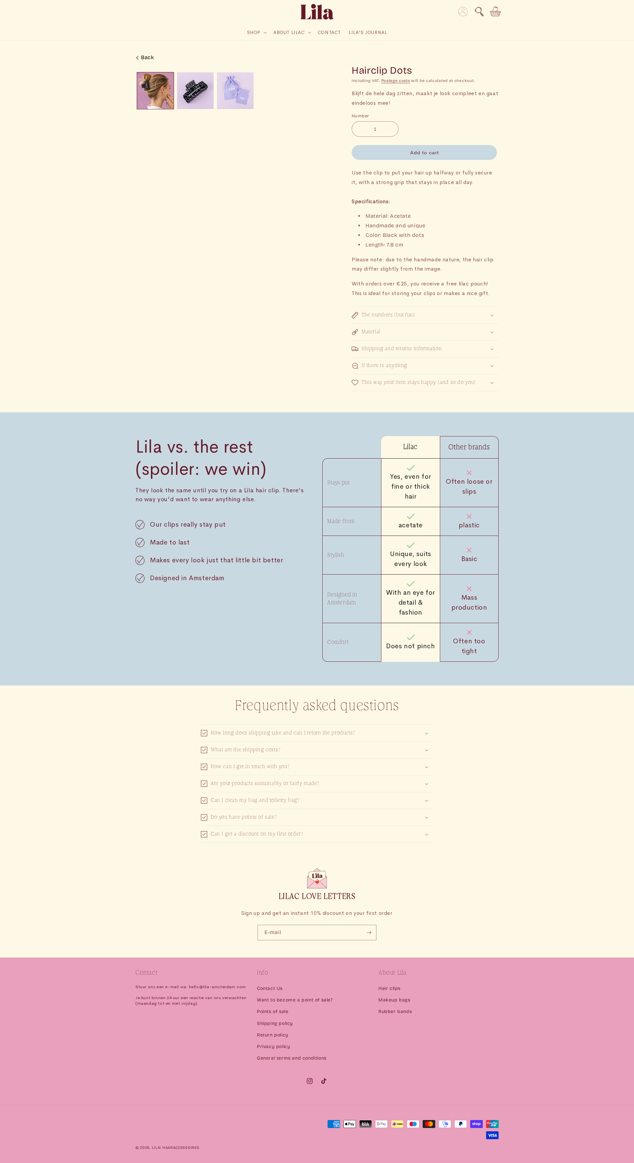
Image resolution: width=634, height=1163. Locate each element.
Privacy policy (273, 1046)
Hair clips (389, 988)
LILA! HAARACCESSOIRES (175, 1147)
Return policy (272, 1035)
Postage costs (395, 80)
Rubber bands (395, 1011)
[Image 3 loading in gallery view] (235, 90)
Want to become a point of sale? (295, 1000)
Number (360, 116)
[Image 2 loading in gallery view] (195, 90)
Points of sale (272, 1011)
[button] (479, 11)
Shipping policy (275, 1023)
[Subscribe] (369, 932)
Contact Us (270, 988)
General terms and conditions (292, 1058)
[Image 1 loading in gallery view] (155, 90)
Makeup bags (394, 1000)
